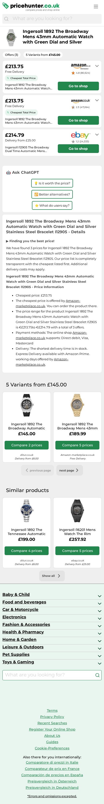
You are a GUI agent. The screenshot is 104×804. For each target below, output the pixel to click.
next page (66, 470)
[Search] (6, 19)
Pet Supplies (16, 654)
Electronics (14, 617)
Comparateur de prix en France (52, 769)
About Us (52, 735)
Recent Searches (52, 723)
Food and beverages (24, 602)
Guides (52, 742)
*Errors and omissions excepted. (52, 796)
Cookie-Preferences (52, 748)
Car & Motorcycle (20, 609)
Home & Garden (19, 639)
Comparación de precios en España (52, 775)
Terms (52, 710)
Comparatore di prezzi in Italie (52, 762)
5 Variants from (43, 55)
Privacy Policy (52, 717)
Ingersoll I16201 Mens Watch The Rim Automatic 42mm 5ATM (77, 532)
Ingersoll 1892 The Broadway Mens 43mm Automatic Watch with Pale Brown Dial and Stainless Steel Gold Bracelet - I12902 (77, 426)
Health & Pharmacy (23, 632)
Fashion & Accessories (26, 624)
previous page (40, 470)
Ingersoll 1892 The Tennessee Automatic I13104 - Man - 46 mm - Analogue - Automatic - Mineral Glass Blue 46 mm (27, 532)
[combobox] (56, 19)
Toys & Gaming (18, 661)
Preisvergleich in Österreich (52, 781)
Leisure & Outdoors (23, 647)
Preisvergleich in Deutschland (52, 787)
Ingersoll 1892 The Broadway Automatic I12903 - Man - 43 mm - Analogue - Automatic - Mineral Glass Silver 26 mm (27, 426)
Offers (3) (11, 55)
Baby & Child (16, 594)
